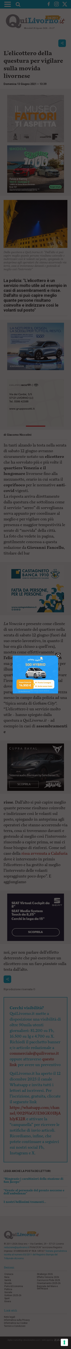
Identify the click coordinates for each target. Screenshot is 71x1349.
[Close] (58, 655)
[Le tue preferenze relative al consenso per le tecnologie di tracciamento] (64, 1342)
